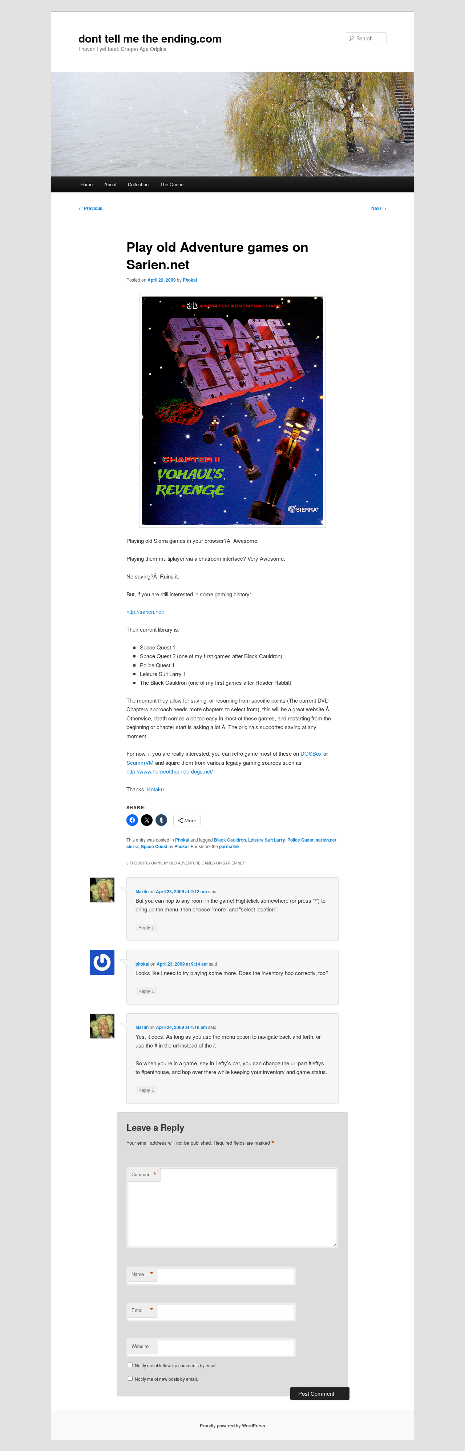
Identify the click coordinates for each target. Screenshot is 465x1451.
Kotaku (155, 789)
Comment (144, 1174)
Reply (146, 927)
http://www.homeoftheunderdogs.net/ (169, 771)
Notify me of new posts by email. (166, 1379)
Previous (90, 208)
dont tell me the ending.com (150, 38)
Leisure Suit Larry (266, 839)
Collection (138, 184)
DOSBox (311, 753)
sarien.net (326, 839)
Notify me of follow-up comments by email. (176, 1365)
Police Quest (300, 839)
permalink (229, 846)
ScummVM (140, 762)
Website (140, 1346)
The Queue (171, 184)
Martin (142, 891)
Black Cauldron (230, 839)
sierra (132, 846)
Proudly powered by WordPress (232, 1425)
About (110, 184)
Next (379, 208)
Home (86, 184)
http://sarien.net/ (145, 611)
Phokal (190, 280)
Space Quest (154, 846)
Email (142, 1310)
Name (142, 1274)
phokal (142, 964)
